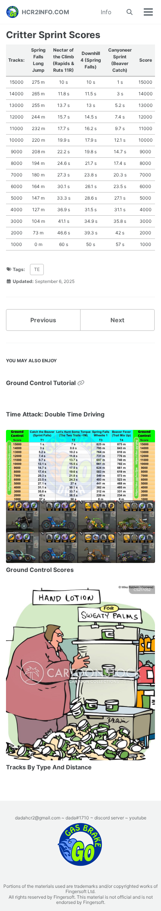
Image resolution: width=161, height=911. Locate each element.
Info (106, 12)
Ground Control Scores (40, 569)
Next (117, 320)
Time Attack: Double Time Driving (55, 414)
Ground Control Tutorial (41, 383)
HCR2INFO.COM (45, 12)
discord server (109, 818)
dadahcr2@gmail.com (37, 818)
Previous (43, 320)
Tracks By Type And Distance (49, 767)
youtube (137, 818)
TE (37, 269)
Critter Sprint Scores (53, 34)
